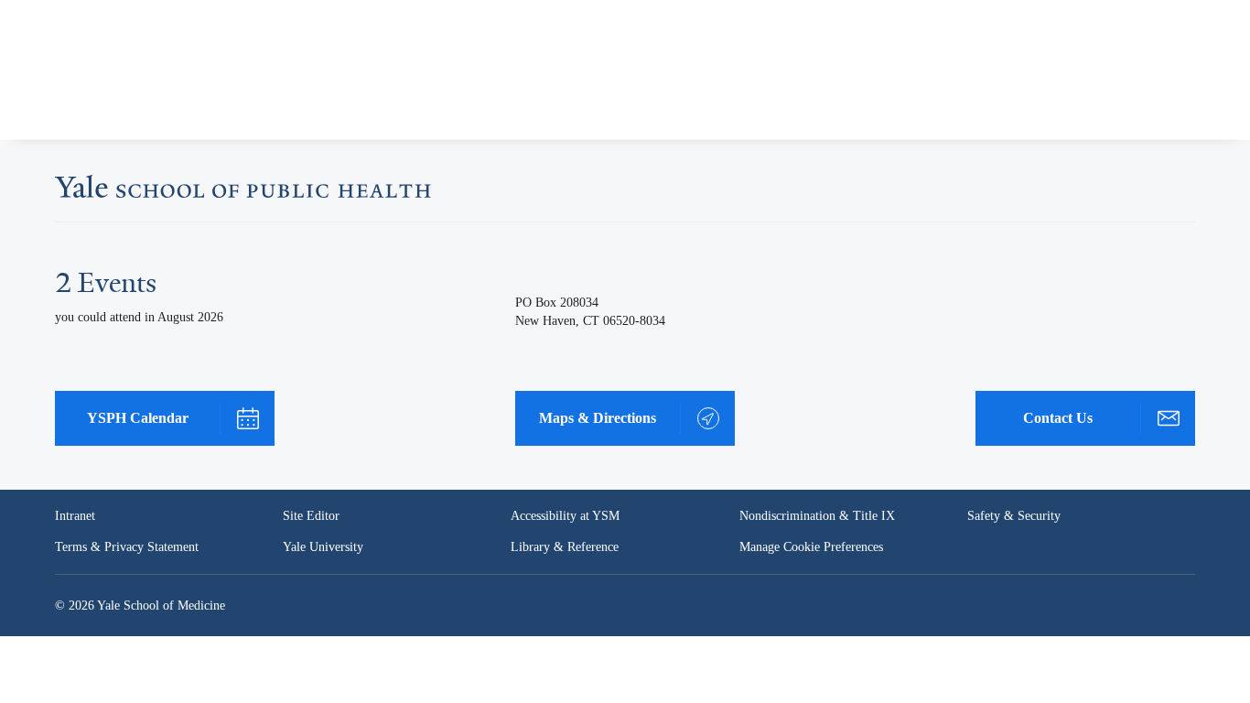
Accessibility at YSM (567, 516)
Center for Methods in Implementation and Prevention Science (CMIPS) (479, 108)
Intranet (76, 516)
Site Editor (311, 516)
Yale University (324, 547)
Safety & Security (1015, 516)
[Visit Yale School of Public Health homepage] (243, 191)
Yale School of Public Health (133, 77)
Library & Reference (567, 547)
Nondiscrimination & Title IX (817, 516)
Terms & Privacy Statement (130, 547)
